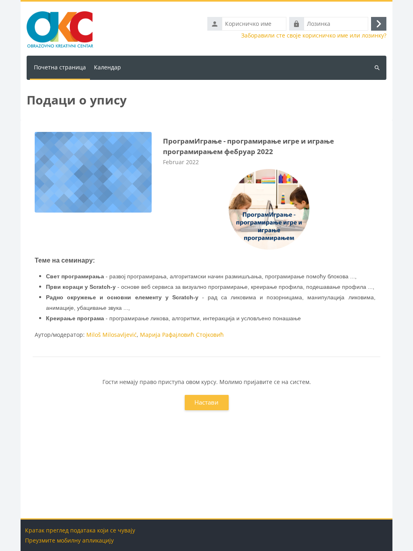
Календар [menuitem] (107, 67)
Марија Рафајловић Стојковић (182, 334)
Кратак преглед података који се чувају (80, 530)
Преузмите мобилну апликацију (69, 540)
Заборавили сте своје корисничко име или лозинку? (313, 35)
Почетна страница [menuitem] (60, 67)
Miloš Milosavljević (111, 334)
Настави (206, 402)
